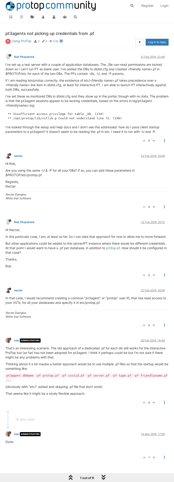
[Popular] (43, 17)
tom (16, 340)
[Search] (75, 17)
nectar (18, 156)
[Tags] (32, 17)
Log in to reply (157, 42)
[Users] (53, 17)
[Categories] (10, 17)
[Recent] (21, 17)
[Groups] (64, 17)
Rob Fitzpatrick (24, 56)
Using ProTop (21, 41)
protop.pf (113, 248)
